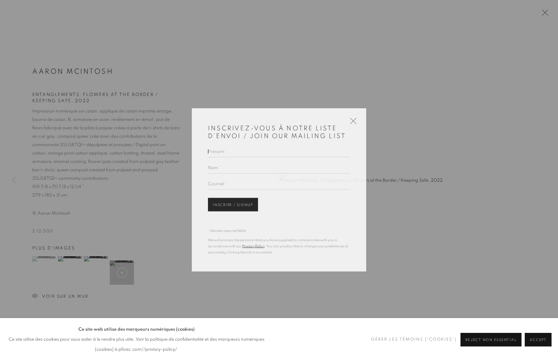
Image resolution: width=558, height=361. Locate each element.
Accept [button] (538, 340)
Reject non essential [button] (491, 340)
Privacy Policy (253, 240)
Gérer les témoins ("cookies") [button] (414, 339)
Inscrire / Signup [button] (233, 199)
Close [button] (351, 117)
